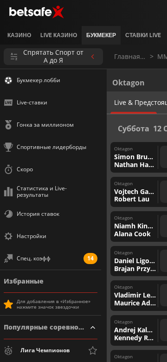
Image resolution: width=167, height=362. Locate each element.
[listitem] (19, 35)
